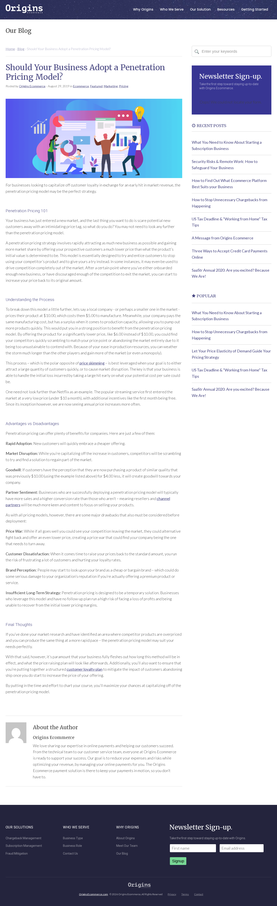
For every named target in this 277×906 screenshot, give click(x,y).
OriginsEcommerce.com (93, 894)
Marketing (111, 86)
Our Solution (200, 9)
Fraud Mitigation (17, 853)
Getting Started (254, 9)
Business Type (73, 838)
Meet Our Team (127, 845)
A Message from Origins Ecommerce (222, 238)
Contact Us (70, 853)
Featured (96, 86)
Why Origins (143, 9)
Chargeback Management (23, 838)
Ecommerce (81, 86)
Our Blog (122, 853)
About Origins (125, 838)
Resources (226, 9)
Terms (185, 894)
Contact (198, 894)
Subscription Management (24, 845)
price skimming (92, 363)
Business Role (72, 845)
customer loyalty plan (85, 669)
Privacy (172, 894)
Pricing (123, 86)
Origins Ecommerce (32, 86)
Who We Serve (172, 9)
